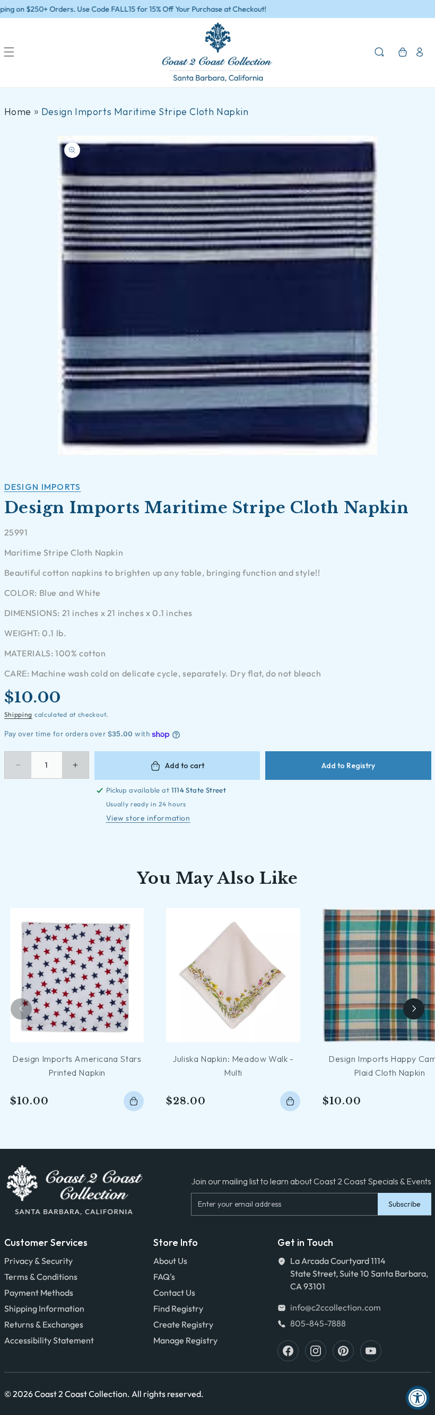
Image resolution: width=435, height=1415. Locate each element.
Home (17, 112)
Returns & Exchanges (43, 1324)
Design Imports (42, 486)
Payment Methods (38, 1292)
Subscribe (404, 1204)
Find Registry (178, 1308)
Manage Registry (185, 1340)
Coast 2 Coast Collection (80, 1393)
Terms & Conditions (40, 1276)
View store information (148, 818)
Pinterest (343, 1350)
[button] (9, 52)
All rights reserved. (168, 1393)
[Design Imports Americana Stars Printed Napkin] (77, 975)
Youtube (370, 1350)
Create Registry (183, 1324)
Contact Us (174, 1292)
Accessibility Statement (49, 1340)
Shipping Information (44, 1308)
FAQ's (164, 1276)
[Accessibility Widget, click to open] (418, 1398)
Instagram (315, 1350)
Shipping (18, 714)
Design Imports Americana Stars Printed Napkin (76, 1065)
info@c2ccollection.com (335, 1307)
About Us (170, 1260)
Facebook (288, 1350)
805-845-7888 (318, 1323)
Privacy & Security (38, 1260)
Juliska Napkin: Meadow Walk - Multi (232, 1065)
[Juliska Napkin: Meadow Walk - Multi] (233, 975)
